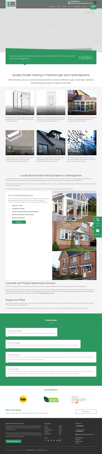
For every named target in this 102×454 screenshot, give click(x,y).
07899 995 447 (80, 431)
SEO (34, 450)
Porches (61, 430)
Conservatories (48, 430)
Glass (60, 432)
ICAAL (45, 450)
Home (45, 426)
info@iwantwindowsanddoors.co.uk (81, 3)
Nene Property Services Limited (47, 293)
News (60, 433)
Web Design (29, 450)
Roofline (46, 432)
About (60, 426)
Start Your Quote (85, 57)
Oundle (33, 426)
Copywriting (40, 450)
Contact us (19, 222)
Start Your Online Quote (13, 441)
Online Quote (47, 433)
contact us (59, 189)
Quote (93, 6)
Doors (60, 428)
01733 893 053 (74, 1)
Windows (46, 428)
